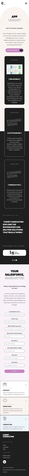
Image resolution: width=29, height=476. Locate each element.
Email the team (6, 455)
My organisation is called (14, 348)
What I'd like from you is (14, 326)
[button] (25, 3)
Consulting (5, 447)
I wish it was (14, 319)
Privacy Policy (6, 457)
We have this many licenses (14, 333)
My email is (14, 362)
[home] (3, 2)
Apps (4, 449)
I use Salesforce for (14, 311)
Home (4, 445)
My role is (14, 355)
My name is (15, 340)
